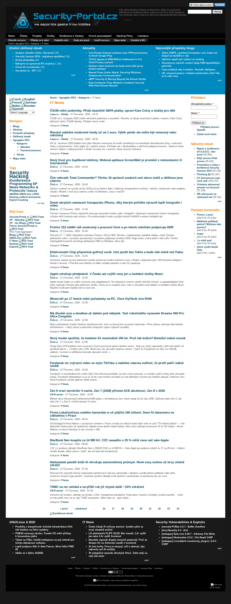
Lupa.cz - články (59, 114)
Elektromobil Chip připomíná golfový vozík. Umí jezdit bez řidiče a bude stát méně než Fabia (116, 252)
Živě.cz (54, 166)
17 (113, 508)
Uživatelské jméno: (202, 104)
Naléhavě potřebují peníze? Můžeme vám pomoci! (209, 224)
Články (23, 36)
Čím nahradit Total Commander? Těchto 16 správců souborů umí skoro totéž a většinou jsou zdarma (116, 179)
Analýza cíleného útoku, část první (34, 52)
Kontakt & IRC (138, 40)
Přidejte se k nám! (39, 40)
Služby (51, 36)
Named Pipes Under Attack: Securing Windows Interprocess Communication (115, 74)
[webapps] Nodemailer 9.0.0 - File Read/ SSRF (187, 537)
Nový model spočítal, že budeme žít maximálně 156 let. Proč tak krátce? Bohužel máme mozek (118, 338)
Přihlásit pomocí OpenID (208, 128)
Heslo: (195, 113)
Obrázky (17, 129)
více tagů (41, 203)
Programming (20, 184)
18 (122, 508)
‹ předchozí (80, 508)
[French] (15, 102)
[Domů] (63, 28)
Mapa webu (120, 40)
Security (19, 172)
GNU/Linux (15, 238)
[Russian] (28, 105)
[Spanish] (16, 109)
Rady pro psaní (81, 40)
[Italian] (14, 105)
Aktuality (25, 147)
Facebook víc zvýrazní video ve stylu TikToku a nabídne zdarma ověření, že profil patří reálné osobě (117, 364)
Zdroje (20, 154)
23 (168, 508)
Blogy (16, 126)
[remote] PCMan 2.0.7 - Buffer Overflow (183, 526)
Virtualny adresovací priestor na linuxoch (208, 186)
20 (141, 508)
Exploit (13, 200)
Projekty (37, 36)
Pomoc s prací (205, 214)
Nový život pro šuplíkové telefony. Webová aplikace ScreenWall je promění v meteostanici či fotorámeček (116, 161)
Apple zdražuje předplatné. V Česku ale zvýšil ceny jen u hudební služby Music (106, 274)
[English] (28, 99)
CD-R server (56, 394)
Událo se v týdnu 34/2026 (29, 553)
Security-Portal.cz (19, 216)
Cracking (23, 200)
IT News (14, 240)
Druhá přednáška (24, 60)
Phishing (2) (203, 174)
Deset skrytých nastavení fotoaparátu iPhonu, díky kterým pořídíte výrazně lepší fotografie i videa (116, 204)
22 (159, 508)
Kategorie (35, 43)
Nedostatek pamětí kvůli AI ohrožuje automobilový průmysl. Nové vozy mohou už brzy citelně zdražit (117, 463)
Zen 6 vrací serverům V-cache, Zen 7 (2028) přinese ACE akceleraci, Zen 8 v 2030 (107, 390)
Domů (11, 43)
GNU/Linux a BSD (29, 194)
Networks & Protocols (23, 188)
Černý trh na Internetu (27, 67)
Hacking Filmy (125, 36)
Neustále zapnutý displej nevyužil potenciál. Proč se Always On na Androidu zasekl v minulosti (118, 541)
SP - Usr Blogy (18, 223)
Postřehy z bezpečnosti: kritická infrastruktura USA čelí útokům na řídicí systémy (43, 528)
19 (131, 508)
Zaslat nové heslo (207, 134)
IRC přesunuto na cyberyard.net (206, 195)
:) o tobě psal (204, 240)
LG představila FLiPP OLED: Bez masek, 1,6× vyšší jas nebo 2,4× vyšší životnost (117, 535)
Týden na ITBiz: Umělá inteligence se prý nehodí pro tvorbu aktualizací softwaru (44, 541)
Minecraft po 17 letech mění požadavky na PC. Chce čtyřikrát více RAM (101, 298)
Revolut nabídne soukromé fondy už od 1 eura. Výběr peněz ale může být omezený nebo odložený (113, 134)
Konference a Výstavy (72, 36)
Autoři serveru (101, 40)
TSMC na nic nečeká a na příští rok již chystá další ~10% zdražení (97, 487)
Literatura (143, 36)
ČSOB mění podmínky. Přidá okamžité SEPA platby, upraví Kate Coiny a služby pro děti (112, 110)
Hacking (19, 176)
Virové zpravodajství (100, 36)
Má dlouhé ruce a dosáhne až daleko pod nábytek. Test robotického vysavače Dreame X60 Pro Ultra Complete (117, 314)
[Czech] (15, 99)
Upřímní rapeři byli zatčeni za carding (183, 59)
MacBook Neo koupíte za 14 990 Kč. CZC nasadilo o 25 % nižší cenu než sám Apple (109, 440)
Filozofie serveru (16, 40)
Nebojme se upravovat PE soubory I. (35, 63)
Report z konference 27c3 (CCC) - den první (208, 151)
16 (104, 508)
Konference (19, 180)
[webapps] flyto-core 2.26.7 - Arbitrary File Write (188, 534)
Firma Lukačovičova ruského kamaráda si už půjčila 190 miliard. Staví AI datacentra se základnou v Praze (112, 414)
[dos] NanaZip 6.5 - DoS (175, 530)
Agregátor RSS (22, 43)
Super (200, 233)
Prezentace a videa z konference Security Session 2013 (208, 167)
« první (64, 508)
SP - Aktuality (17, 220)
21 (150, 508)
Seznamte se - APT (25, 70)
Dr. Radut (216, 588)
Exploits (14, 246)
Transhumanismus (30, 150)
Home (11, 36)
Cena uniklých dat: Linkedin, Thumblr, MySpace (188, 69)
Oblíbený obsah (22, 136)
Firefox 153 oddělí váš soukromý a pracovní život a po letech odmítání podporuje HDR (111, 227)
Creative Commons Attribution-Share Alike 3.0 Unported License (126, 576)
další (73, 75)
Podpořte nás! (61, 40)
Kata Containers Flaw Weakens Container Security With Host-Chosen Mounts (116, 84)
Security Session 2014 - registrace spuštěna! (40, 56)
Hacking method (18, 197)
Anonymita (34, 197)
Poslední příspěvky (23, 133)
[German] (29, 102)
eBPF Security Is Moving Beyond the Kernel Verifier (117, 79)
